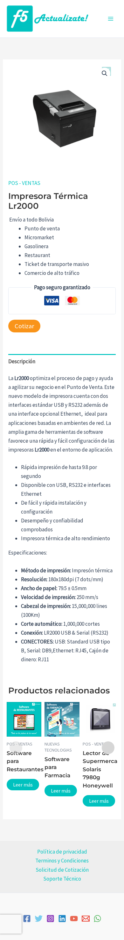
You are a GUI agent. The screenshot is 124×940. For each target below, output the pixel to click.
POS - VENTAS (24, 183)
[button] (104, 73)
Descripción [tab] (21, 361)
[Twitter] (39, 919)
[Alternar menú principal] (111, 19)
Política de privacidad (62, 851)
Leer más (23, 784)
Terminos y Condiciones (62, 860)
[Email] (86, 919)
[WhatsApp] (97, 919)
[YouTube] (74, 919)
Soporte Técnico (62, 878)
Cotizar (24, 326)
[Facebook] (27, 919)
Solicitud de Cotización (62, 869)
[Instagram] (50, 919)
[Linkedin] (62, 919)
